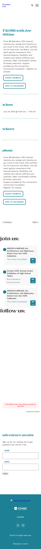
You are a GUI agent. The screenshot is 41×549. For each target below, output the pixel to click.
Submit (5, 474)
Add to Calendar (14, 86)
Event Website (13, 78)
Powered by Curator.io (33, 411)
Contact (20, 517)
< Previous (7, 222)
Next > (36, 222)
